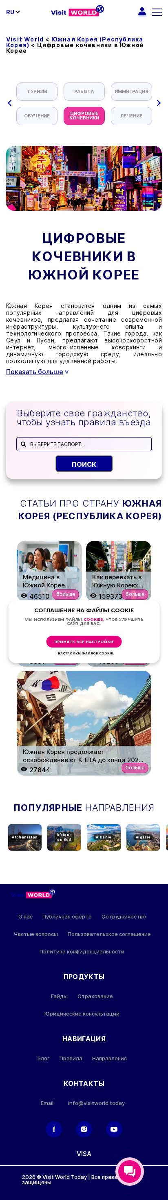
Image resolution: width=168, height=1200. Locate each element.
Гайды (59, 996)
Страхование (95, 996)
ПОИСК (84, 464)
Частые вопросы (35, 934)
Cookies (93, 619)
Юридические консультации (81, 1013)
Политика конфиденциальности (82, 951)
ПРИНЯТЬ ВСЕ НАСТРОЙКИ (83, 642)
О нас (25, 916)
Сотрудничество (124, 916)
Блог (44, 1058)
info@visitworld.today (96, 1103)
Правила (71, 1058)
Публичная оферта (67, 916)
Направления (109, 1058)
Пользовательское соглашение (109, 934)
